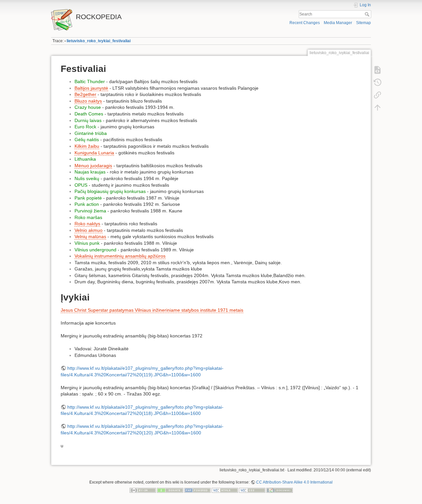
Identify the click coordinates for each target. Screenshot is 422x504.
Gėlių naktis (87, 139)
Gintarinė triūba (91, 133)
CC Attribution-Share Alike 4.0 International (294, 482)
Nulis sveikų (87, 178)
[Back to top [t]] (377, 107)
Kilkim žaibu (87, 146)
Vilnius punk (87, 243)
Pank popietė (88, 198)
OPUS (81, 185)
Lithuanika (85, 159)
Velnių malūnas (90, 236)
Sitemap (363, 22)
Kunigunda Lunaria (94, 152)
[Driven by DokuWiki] (279, 490)
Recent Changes (304, 22)
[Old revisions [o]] (377, 82)
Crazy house (88, 107)
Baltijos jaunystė (91, 88)
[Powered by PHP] (197, 490)
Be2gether (85, 94)
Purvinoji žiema (90, 210)
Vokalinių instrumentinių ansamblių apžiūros (120, 256)
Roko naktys (87, 223)
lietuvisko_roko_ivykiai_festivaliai (99, 41)
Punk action (87, 204)
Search (368, 14)
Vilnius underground (95, 249)
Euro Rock (85, 126)
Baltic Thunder (90, 81)
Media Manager (338, 22)
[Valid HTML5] (225, 490)
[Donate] (170, 490)
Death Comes (89, 113)
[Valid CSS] (252, 490)
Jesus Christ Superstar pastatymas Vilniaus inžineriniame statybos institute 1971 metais (152, 310)
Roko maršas (88, 217)
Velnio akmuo (89, 230)
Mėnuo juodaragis (93, 165)
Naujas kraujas (90, 171)
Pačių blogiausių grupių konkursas (110, 191)
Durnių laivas (88, 120)
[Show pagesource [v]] (377, 70)
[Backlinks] (377, 95)
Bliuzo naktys (88, 101)
